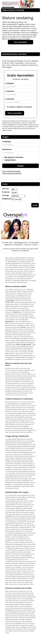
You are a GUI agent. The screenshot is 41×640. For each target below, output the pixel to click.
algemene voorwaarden (24, 107)
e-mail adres (9, 91)
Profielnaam (9, 83)
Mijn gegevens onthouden (13, 157)
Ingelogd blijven (10, 160)
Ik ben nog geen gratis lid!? (12, 173)
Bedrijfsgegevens (20, 242)
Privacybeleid (34, 242)
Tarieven (27, 245)
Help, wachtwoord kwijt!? (11, 171)
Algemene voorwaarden (13, 245)
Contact (35, 245)
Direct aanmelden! (20, 42)
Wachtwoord (6, 149)
